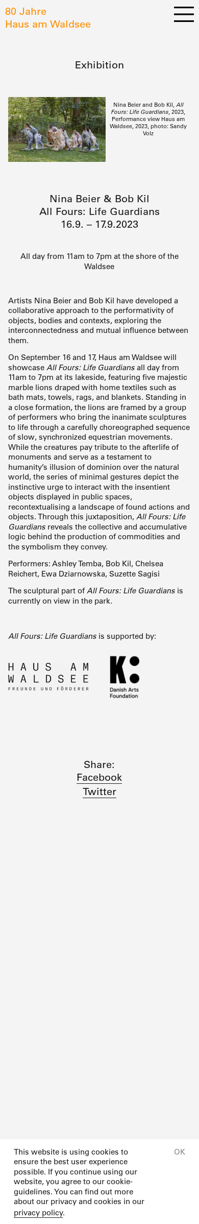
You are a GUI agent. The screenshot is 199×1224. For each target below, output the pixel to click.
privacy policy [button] (38, 1212)
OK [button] (179, 1152)
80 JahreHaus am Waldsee (48, 17)
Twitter (99, 791)
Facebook (99, 777)
